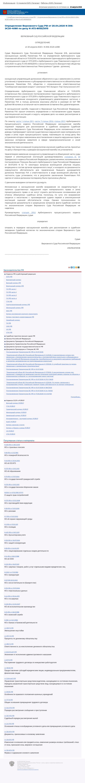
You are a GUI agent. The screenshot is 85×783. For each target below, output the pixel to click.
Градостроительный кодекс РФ (18, 304)
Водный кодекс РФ (13, 283)
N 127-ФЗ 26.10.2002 (11, 580)
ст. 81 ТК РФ (8, 660)
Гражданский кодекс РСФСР (17, 409)
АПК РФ (9, 277)
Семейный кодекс (13, 320)
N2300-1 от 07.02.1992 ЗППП (13, 492)
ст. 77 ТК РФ (8, 700)
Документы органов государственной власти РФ (24, 346)
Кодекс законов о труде (15, 425)
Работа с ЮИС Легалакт (51, 3)
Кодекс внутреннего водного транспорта (22, 314)
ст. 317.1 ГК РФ (9, 636)
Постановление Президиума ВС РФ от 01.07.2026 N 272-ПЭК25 (29, 379)
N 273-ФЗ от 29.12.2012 (11, 468)
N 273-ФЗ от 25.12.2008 (12, 500)
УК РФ (8, 329)
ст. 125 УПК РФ (9, 716)
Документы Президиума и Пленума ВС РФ (22, 349)
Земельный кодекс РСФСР (16, 415)
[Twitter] (74, 267)
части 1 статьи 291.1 (25, 121)
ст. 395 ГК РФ (8, 644)
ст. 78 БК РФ (8, 668)
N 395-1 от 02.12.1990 (11, 620)
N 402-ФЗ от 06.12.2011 (11, 532)
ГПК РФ (9, 301)
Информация (9, 3)
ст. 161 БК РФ (8, 692)
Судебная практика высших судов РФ (20, 336)
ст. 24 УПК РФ (9, 724)
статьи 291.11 (60, 121)
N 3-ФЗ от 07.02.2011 (11, 524)
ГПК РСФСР (10, 406)
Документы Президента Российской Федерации (24, 341)
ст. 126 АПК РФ (9, 732)
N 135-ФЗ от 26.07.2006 (12, 540)
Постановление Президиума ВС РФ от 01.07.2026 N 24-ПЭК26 (29, 391)
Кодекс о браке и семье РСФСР (18, 428)
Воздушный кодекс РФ (15, 286)
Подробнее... (76, 397)
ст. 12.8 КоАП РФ (10, 678)
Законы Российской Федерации (18, 339)
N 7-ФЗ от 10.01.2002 (11, 516)
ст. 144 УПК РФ (9, 708)
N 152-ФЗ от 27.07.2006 (12, 588)
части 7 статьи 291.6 (44, 121)
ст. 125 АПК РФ (9, 750)
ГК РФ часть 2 (11, 292)
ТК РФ (8, 323)
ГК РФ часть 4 (11, 298)
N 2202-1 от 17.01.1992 (11, 572)
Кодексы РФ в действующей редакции (21, 274)
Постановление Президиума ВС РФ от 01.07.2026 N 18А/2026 (29, 387)
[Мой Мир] (78, 267)
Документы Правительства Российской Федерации (25, 344)
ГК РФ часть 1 (11, 289)
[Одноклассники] (76, 267)
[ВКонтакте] (72, 267)
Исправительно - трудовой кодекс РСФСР (22, 418)
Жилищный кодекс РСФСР (16, 412)
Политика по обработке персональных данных (27, 769)
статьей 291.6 (29, 213)
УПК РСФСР (10, 434)
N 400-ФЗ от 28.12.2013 (12, 445)
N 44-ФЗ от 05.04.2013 (11, 596)
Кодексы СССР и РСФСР (15, 400)
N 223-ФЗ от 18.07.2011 (11, 564)
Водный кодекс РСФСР (15, 403)
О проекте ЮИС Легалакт (28, 3)
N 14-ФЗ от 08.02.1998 (11, 556)
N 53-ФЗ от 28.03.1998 (11, 612)
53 (79, 157)
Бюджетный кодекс (13, 280)
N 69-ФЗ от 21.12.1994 (11, 453)
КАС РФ (9, 311)
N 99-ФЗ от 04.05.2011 (11, 548)
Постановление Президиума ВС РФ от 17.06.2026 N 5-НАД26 (29, 394)
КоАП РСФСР (11, 422)
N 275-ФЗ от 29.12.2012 (11, 484)
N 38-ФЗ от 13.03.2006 (11, 508)
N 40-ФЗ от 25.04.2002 (12, 461)
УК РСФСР (10, 431)
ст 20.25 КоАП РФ (10, 652)
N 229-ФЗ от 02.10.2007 (12, 604)
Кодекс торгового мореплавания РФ (20, 317)
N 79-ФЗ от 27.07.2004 (11, 476)
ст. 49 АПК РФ (9, 739)
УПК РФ (9, 332)
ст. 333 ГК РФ (8, 628)
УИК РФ (9, 326)
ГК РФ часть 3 (11, 295)
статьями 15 (70, 157)
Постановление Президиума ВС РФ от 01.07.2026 (24, 352)
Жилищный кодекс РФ (14, 308)
